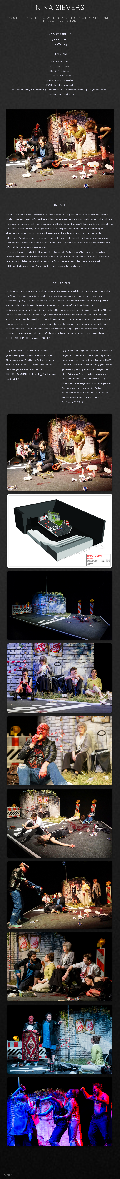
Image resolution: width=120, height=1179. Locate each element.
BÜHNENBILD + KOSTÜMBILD (38, 17)
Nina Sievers (60, 7)
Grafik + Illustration (72, 17)
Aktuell (14, 17)
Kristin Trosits (63, 66)
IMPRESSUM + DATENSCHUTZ (60, 20)
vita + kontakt (98, 17)
